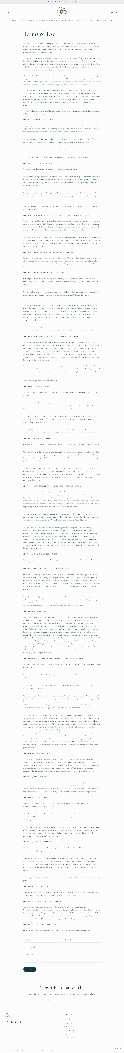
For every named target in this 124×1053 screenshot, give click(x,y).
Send (30, 969)
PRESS (66, 1034)
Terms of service (36, 1050)
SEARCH (67, 1019)
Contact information (67, 1050)
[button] (7, 11)
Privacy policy (26, 1050)
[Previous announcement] (6, 2)
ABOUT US (68, 1023)
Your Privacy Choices (70, 1038)
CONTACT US (69, 1030)
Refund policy (46, 1050)
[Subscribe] (78, 1000)
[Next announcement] (118, 2)
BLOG (66, 1027)
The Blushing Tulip (15, 1050)
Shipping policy (56, 1050)
